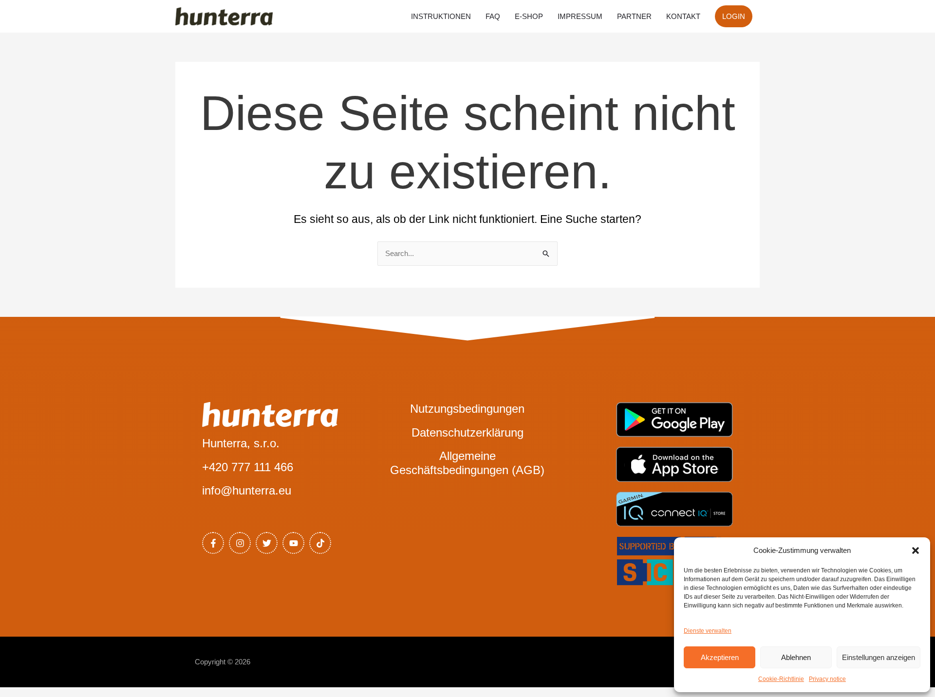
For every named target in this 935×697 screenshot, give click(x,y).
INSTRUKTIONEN (441, 16)
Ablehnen (796, 657)
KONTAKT (683, 16)
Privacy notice (827, 679)
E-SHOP (529, 16)
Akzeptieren (720, 657)
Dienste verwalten (707, 630)
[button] (915, 550)
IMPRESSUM (580, 16)
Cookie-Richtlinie (781, 679)
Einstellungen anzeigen (878, 657)
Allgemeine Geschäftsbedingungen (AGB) (467, 463)
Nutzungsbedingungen (467, 408)
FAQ (493, 16)
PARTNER (634, 16)
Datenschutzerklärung (467, 432)
